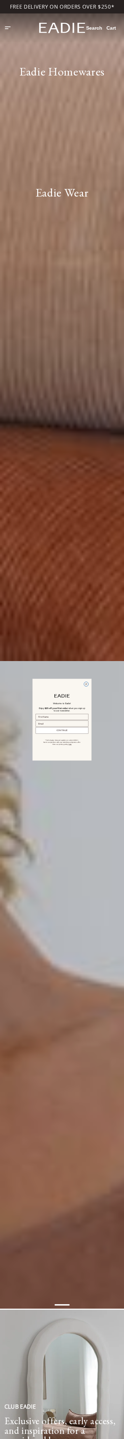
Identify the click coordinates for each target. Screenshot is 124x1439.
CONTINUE (62, 730)
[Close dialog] (86, 684)
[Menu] (7, 28)
